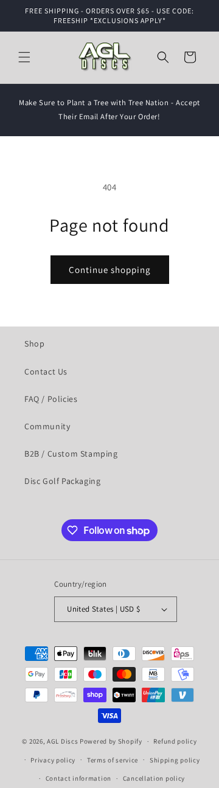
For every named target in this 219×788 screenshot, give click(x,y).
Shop (34, 343)
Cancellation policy (154, 778)
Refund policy (174, 741)
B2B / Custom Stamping (71, 453)
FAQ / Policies (50, 398)
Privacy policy (52, 760)
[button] (24, 57)
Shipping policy (175, 760)
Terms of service (112, 760)
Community (47, 426)
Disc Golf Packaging (62, 480)
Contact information (78, 778)
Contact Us (46, 371)
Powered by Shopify (111, 741)
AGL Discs (62, 741)
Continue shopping (110, 269)
